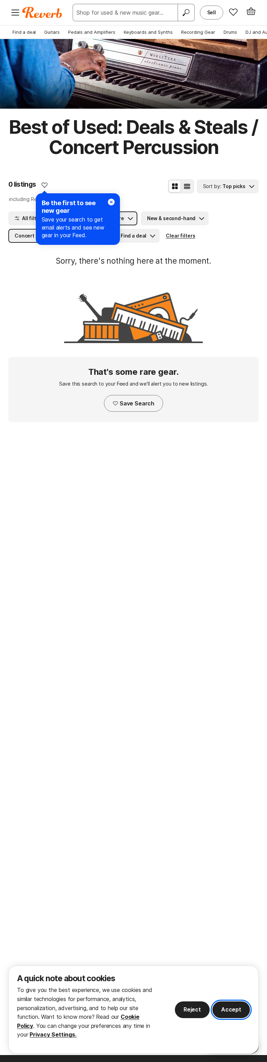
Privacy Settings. (53, 1034)
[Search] (186, 12)
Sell (211, 12)
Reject (192, 1009)
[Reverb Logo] (42, 12)
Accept (231, 1009)
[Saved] (233, 12)
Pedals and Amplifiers (91, 32)
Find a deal (24, 32)
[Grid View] (174, 186)
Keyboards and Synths (148, 32)
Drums (230, 32)
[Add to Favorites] (44, 185)
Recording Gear (198, 32)
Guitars (52, 32)
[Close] (111, 202)
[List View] (187, 186)
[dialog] (133, 1010)
